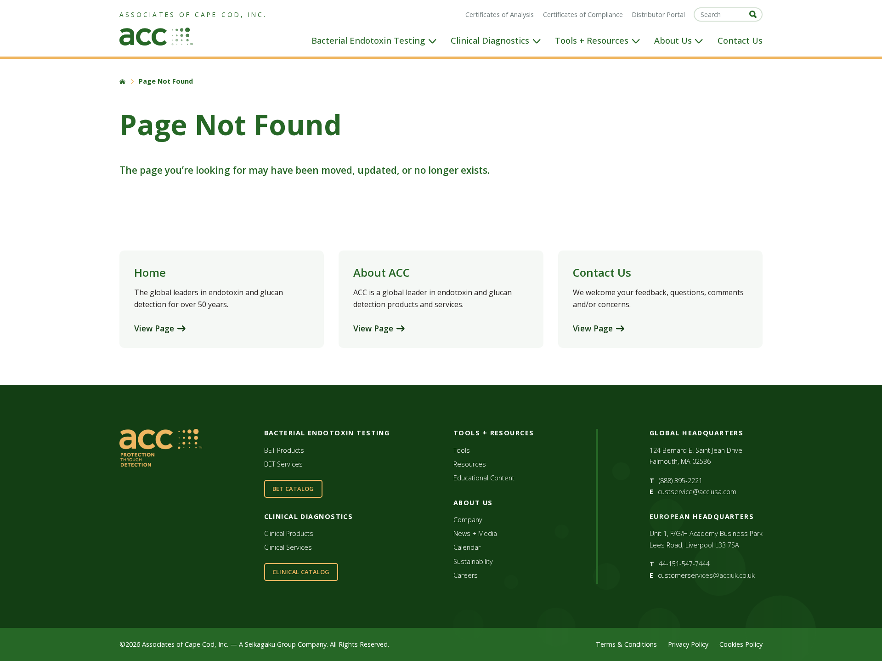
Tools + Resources (591, 40)
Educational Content (483, 477)
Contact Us (740, 40)
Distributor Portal (658, 14)
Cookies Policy (741, 644)
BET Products (284, 450)
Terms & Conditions (626, 644)
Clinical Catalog (301, 572)
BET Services (283, 464)
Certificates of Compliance (583, 14)
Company (467, 519)
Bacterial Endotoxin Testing (368, 40)
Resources (469, 464)
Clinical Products (288, 533)
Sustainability (473, 561)
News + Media (475, 533)
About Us (673, 40)
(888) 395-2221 (680, 480)
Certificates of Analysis (499, 14)
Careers (465, 575)
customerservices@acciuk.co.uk (706, 575)
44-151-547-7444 (684, 563)
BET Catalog (293, 488)
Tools (461, 450)
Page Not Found (166, 81)
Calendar (467, 547)
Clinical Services (288, 547)
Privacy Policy (688, 644)
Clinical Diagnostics (490, 40)
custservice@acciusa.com (697, 491)
